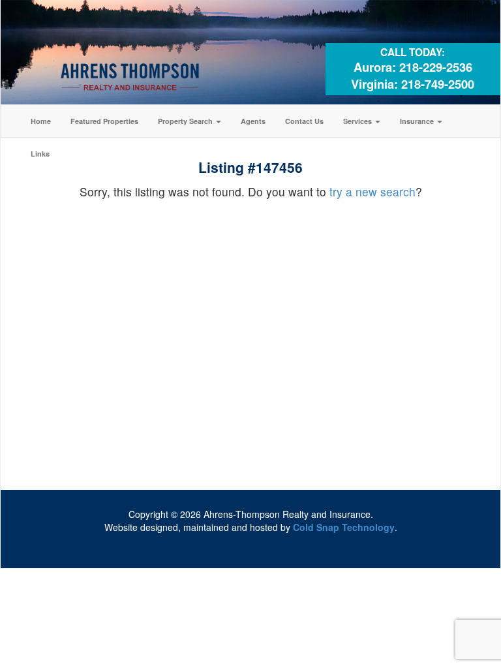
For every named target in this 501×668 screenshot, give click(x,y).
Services (358, 121)
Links (40, 154)
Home (41, 121)
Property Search (186, 121)
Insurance (418, 121)
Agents (253, 121)
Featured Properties (104, 121)
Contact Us (304, 121)
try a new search (372, 191)
